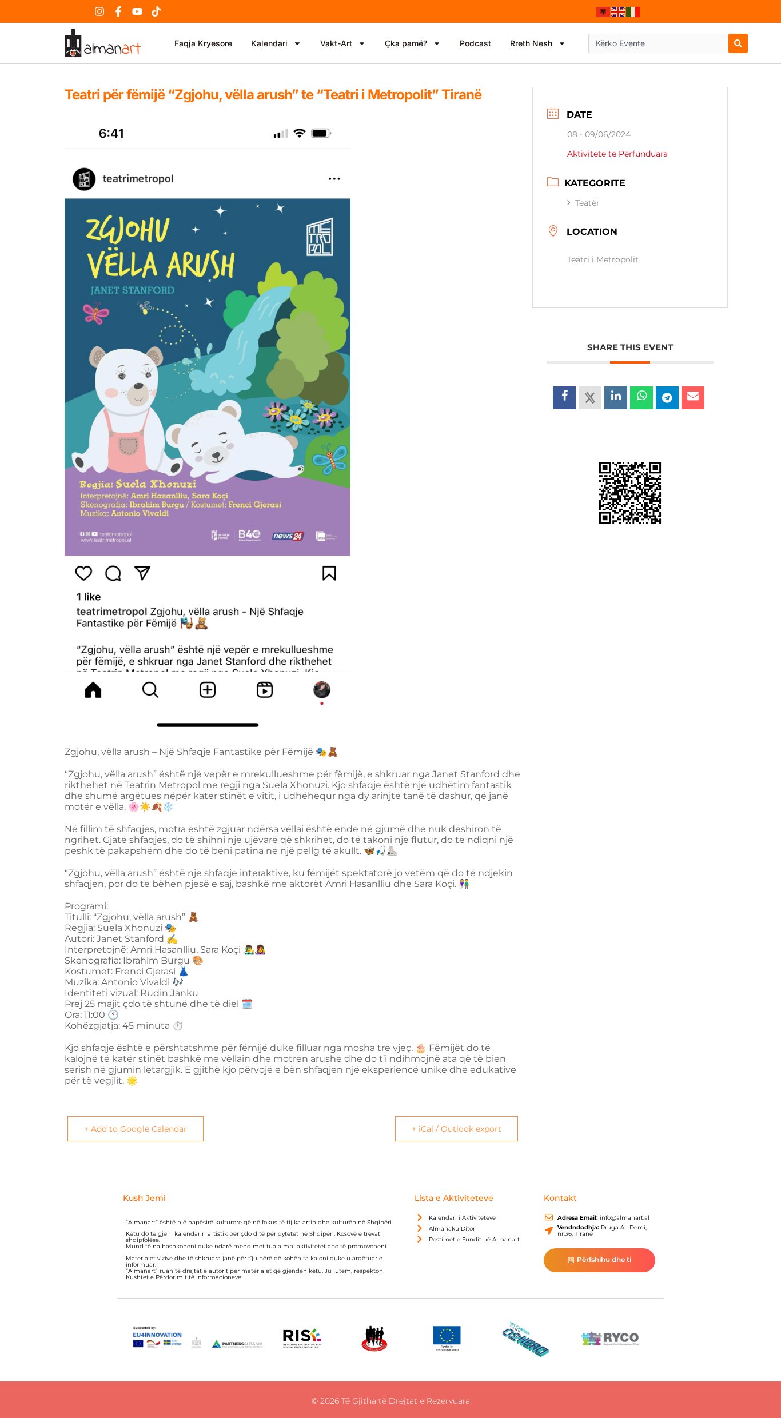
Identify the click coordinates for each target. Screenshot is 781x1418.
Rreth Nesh (531, 43)
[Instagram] (99, 11)
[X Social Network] (590, 397)
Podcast (475, 43)
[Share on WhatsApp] (641, 397)
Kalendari (269, 43)
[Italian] (633, 11)
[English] (618, 11)
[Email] (693, 397)
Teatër (587, 203)
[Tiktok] (156, 11)
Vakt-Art (336, 43)
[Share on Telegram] (667, 397)
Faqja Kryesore (203, 43)
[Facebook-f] (118, 11)
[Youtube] (137, 11)
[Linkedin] (615, 397)
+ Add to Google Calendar (135, 1129)
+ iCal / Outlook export (456, 1129)
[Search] (738, 43)
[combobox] (658, 43)
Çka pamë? (406, 43)
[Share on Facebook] (564, 397)
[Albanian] (603, 11)
